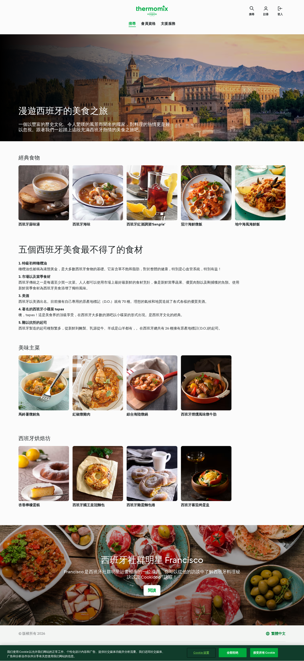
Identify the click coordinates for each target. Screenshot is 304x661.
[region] (152, 653)
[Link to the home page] (152, 10)
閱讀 (152, 590)
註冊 (266, 14)
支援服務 (168, 23)
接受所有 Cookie (264, 652)
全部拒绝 (233, 652)
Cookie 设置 (201, 652)
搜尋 (132, 23)
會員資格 (148, 23)
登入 (280, 14)
